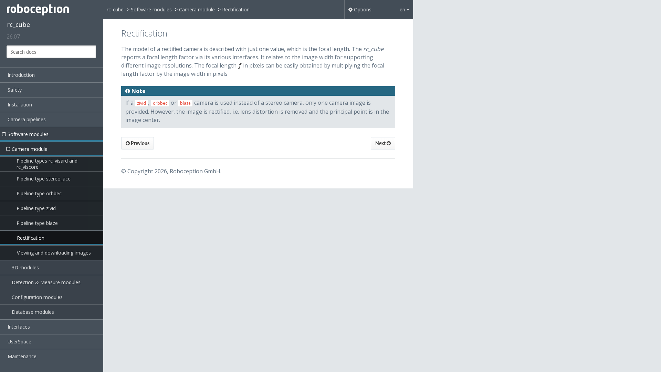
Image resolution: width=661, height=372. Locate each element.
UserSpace (19, 341)
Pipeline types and (48, 163)
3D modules (25, 267)
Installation (20, 104)
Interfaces (19, 326)
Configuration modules (37, 297)
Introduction (21, 75)
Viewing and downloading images (54, 252)
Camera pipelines (27, 119)
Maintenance (22, 356)
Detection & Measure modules (46, 282)
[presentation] (240, 65)
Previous (139, 143)
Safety (15, 89)
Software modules (28, 134)
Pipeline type (44, 178)
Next (381, 143)
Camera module (30, 149)
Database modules (33, 312)
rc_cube (18, 24)
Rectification (30, 238)
